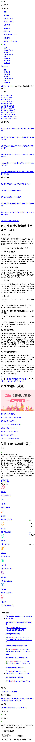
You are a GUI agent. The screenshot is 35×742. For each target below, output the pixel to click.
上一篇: (3, 379)
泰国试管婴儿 (8, 50)
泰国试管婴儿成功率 (7, 108)
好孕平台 (14, 691)
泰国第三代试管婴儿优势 (9, 116)
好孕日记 (7, 52)
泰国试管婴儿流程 (6, 104)
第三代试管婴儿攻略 (15, 700)
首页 (5, 48)
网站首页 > (4, 86)
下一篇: (31, 379)
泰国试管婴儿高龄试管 (8, 114)
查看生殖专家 (5, 482)
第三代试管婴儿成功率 (22, 698)
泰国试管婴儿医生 (6, 101)
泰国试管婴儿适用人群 (8, 110)
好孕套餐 (7, 61)
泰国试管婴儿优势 (6, 95)
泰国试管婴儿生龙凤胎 (8, 112)
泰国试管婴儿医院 (6, 99)
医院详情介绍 (5, 480)
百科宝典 (7, 58)
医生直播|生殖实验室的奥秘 (13, 634)
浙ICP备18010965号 (27, 725)
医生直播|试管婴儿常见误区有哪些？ (15, 677)
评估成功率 (4, 484)
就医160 (8, 691)
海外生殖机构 (8, 54)
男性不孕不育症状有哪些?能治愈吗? (12, 381)
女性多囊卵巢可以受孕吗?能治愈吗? (17, 379)
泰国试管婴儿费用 (6, 97)
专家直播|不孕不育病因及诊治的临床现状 (16, 645)
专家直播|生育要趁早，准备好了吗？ (15, 667)
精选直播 (7, 63)
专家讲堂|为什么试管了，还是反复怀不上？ (17, 657)
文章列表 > (11, 86)
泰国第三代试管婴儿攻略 (9, 118)
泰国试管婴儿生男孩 (7, 106)
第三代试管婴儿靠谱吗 (8, 698)
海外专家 (7, 56)
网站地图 (3, 691)
